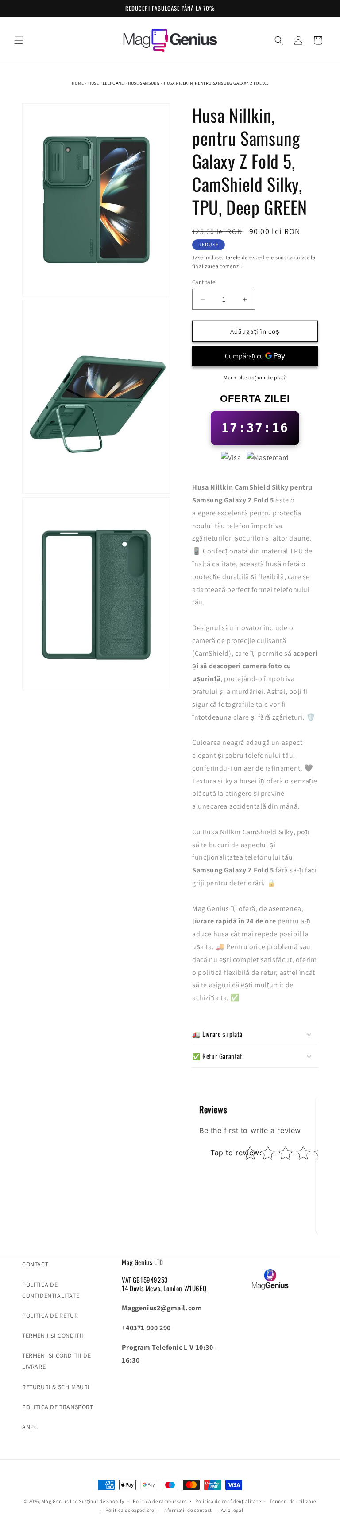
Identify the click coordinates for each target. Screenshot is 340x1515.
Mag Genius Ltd (59, 1501)
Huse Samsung (143, 83)
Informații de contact (187, 1510)
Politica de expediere (129, 1510)
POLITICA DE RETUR (50, 1316)
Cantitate (204, 282)
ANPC (30, 1427)
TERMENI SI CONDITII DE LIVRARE (56, 1361)
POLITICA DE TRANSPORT (57, 1407)
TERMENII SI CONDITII (53, 1336)
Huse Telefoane (106, 83)
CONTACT (35, 1264)
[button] (18, 40)
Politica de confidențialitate (228, 1501)
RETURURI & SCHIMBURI (56, 1387)
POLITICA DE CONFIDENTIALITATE (50, 1290)
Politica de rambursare (159, 1501)
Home (78, 83)
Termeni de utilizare (293, 1501)
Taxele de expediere (249, 257)
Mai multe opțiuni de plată (255, 377)
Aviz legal (232, 1510)
